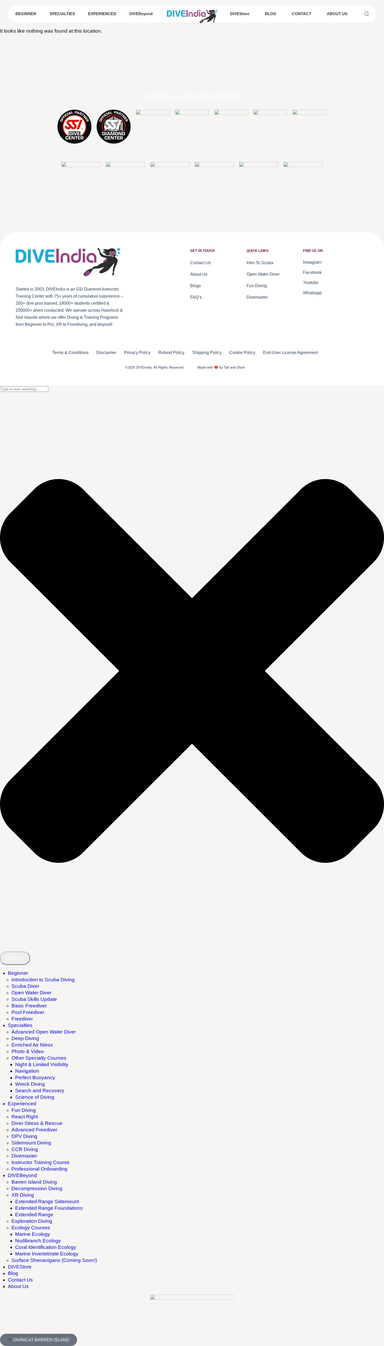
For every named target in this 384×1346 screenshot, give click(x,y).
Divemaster (24, 1156)
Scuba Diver (25, 986)
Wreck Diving (30, 1084)
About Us (18, 1286)
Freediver (22, 1019)
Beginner (18, 973)
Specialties (20, 1025)
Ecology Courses (30, 1227)
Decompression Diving (36, 1188)
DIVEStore (20, 1267)
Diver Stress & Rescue (36, 1123)
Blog (13, 1273)
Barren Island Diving (34, 1182)
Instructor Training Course (40, 1162)
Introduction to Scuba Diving (43, 979)
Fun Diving (23, 1110)
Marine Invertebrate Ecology (46, 1253)
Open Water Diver (31, 992)
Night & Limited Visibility (41, 1064)
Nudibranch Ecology (38, 1240)
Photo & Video (27, 1051)
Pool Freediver (27, 1012)
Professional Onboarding (39, 1169)
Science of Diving (34, 1097)
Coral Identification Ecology (45, 1247)
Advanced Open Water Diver (43, 1032)
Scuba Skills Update (34, 999)
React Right (24, 1116)
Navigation (27, 1071)
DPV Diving (24, 1136)
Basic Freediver (29, 1005)
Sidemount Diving (31, 1143)
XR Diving (22, 1195)
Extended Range (34, 1214)
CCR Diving (24, 1149)
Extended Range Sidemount (47, 1201)
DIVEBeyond (22, 1175)
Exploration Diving (31, 1221)
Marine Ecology (32, 1234)
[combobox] (24, 389)
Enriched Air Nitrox (32, 1045)
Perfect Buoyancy (35, 1077)
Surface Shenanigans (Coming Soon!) (54, 1260)
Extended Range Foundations (49, 1208)
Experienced (22, 1103)
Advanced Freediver (34, 1129)
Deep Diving (25, 1038)
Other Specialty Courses (38, 1058)
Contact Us (20, 1280)
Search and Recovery (39, 1090)
